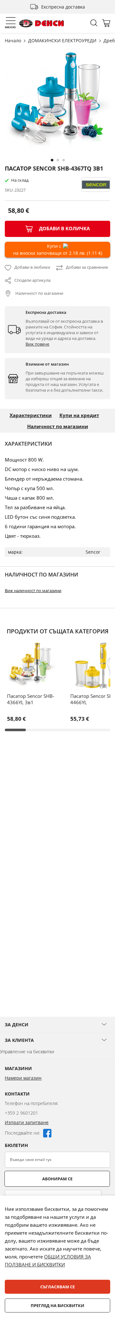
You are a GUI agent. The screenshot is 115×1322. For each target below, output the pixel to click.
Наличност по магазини (38, 293)
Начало (13, 40)
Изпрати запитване (27, 1122)
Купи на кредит (79, 415)
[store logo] (41, 23)
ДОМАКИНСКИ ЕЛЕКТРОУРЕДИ (63, 40)
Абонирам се (57, 1179)
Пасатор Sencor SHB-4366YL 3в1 (30, 699)
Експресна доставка (63, 7)
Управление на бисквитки (27, 1052)
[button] (52, 160)
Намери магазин (23, 1078)
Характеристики (31, 415)
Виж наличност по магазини (33, 590)
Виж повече (37, 344)
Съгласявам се (57, 1287)
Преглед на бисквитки (57, 1305)
